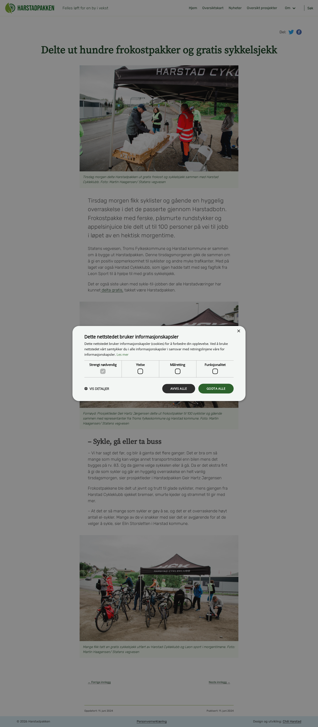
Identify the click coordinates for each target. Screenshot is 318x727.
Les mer (122, 354)
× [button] (238, 331)
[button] (96, 388)
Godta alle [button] (216, 388)
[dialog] (159, 363)
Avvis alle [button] (178, 388)
